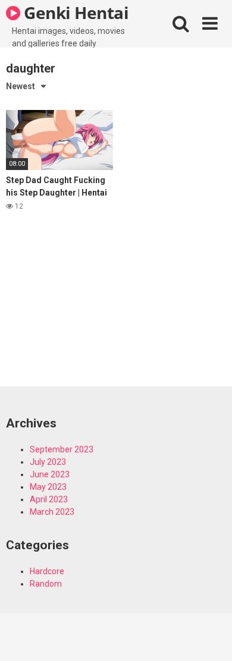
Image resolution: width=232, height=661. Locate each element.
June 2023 (50, 474)
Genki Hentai (74, 12)
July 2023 (48, 462)
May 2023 (48, 487)
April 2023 (49, 499)
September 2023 (61, 449)
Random (46, 583)
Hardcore (47, 571)
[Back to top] (210, 637)
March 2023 (52, 512)
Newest (20, 86)
